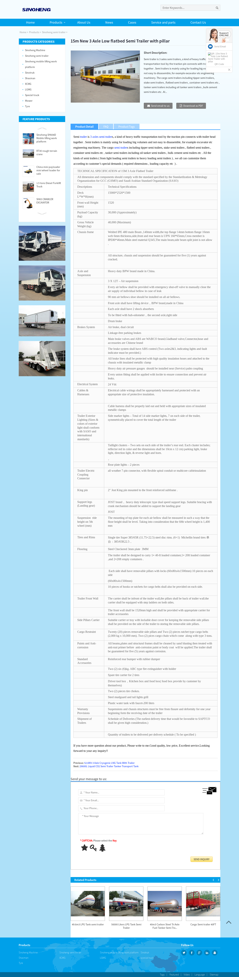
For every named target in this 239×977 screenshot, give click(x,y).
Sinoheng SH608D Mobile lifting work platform (46, 138)
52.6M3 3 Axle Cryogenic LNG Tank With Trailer (109, 763)
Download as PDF (193, 105)
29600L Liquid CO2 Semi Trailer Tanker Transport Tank (109, 766)
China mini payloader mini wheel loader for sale (48, 170)
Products (34, 32)
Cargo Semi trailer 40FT (203, 924)
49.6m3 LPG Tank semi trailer (88, 924)
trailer (83, 136)
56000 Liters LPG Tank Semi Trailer (126, 926)
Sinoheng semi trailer (54, 32)
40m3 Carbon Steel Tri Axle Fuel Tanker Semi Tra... (164, 926)
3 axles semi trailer (101, 136)
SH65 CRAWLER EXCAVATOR (44, 200)
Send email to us (160, 105)
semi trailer (120, 147)
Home (23, 32)
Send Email (220, 46)
